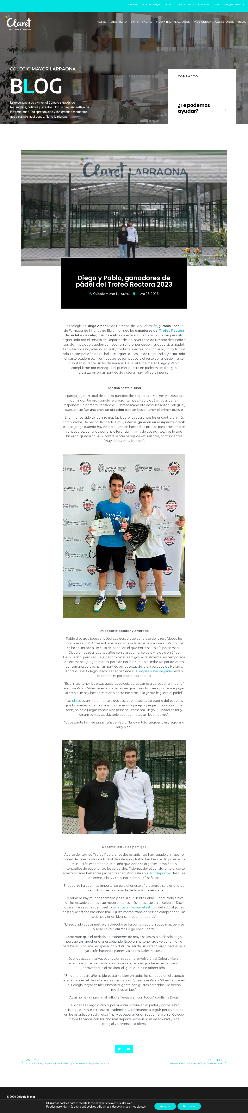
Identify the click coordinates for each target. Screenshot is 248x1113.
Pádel (216, 4)
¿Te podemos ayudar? (194, 108)
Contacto (203, 4)
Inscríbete (131, 4)
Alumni (168, 4)
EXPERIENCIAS (141, 21)
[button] (119, 1049)
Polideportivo (160, 873)
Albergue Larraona (233, 4)
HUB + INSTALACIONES (173, 21)
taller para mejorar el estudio (135, 907)
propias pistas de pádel (155, 671)
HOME (101, 21)
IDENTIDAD (118, 21)
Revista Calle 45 (185, 4)
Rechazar (189, 1106)
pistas (76, 701)
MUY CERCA (202, 21)
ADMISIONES (224, 21)
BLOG (242, 21)
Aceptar (165, 1106)
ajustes (141, 1106)
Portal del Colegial (150, 4)
